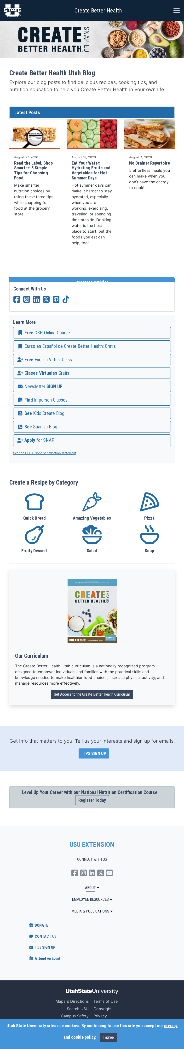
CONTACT (45, 936)
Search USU (78, 1008)
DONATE (41, 925)
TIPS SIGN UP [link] (94, 753)
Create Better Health (98, 10)
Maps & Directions (72, 1001)
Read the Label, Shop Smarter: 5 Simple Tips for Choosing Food (33, 170)
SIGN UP (44, 947)
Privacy (100, 1015)
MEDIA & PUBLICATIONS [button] (90, 911)
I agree (108, 1037)
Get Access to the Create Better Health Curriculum (92, 694)
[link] (92, 332)
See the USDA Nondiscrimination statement (44, 453)
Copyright (102, 1008)
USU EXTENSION (92, 844)
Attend (47, 958)
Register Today (92, 800)
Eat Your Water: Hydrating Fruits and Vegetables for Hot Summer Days (91, 170)
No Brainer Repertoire (149, 163)
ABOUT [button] (90, 887)
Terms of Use (105, 1001)
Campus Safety (75, 1015)
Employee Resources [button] (90, 899)
